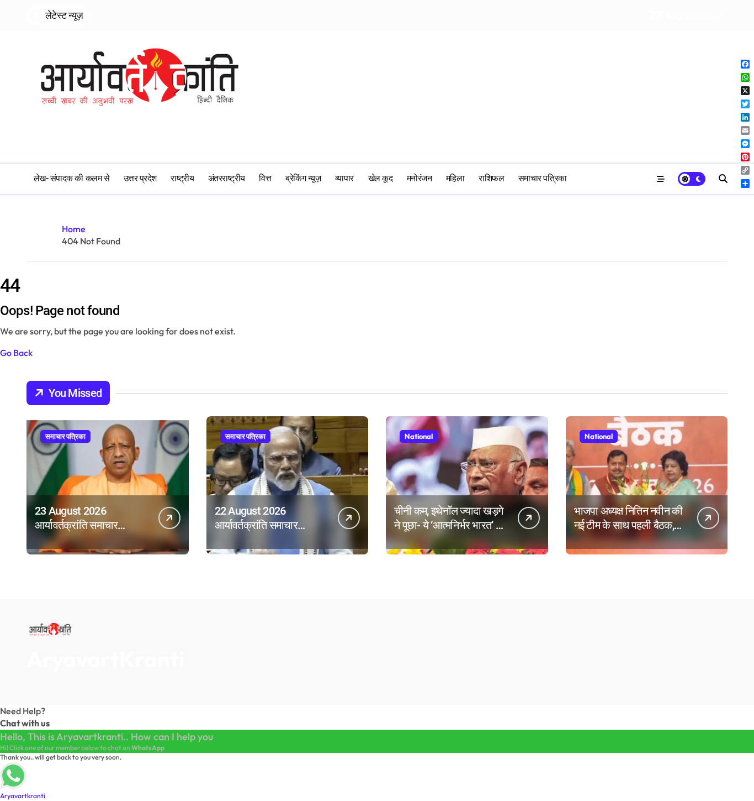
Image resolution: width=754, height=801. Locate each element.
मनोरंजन (419, 178)
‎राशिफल (491, 178)
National (419, 436)
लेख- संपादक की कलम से (71, 178)
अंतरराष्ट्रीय (226, 178)
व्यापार (344, 178)
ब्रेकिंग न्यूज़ (303, 178)
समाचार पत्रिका (542, 178)
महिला (455, 178)
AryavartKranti (105, 659)
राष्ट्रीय (182, 178)
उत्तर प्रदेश (140, 178)
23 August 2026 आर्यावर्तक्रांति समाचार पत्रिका (76, 525)
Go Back (16, 352)
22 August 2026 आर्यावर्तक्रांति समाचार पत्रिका (256, 525)
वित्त (265, 178)
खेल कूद (380, 178)
